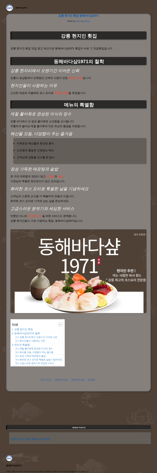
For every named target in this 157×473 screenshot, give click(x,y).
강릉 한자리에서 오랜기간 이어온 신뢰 (38, 337)
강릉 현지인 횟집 (23, 329)
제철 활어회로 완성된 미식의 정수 (36, 348)
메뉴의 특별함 (22, 344)
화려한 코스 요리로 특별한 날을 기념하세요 (41, 359)
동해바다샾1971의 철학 (27, 333)
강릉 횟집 (91, 380)
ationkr (78, 21)
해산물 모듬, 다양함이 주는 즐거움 (36, 352)
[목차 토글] (59, 325)
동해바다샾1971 (21, 8)
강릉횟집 (86, 21)
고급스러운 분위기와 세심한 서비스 (37, 363)
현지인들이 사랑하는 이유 (32, 341)
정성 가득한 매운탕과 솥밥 (33, 356)
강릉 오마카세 (45, 380)
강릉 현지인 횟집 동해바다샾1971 (78, 15)
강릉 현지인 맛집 (61, 380)
